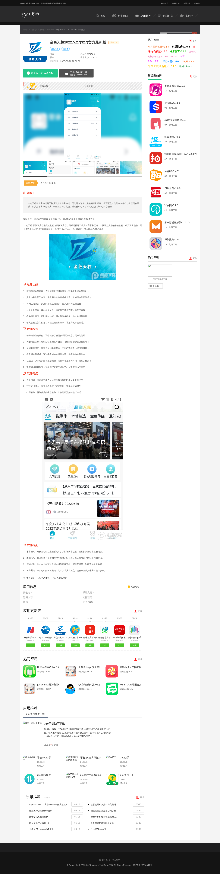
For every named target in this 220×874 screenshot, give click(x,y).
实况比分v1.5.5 (181, 46)
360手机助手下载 (54, 723)
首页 (103, 15)
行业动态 (164, 3)
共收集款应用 (51, 745)
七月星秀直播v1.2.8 (158, 46)
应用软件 (175, 3)
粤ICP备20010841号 (142, 865)
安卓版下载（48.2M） (42, 73)
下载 (30, 645)
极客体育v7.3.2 (178, 51)
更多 (138, 611)
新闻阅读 (50, 30)
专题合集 (187, 3)
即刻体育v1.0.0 (171, 61)
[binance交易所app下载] (29, 12)
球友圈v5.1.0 (188, 61)
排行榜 (197, 3)
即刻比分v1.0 (185, 66)
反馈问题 (135, 586)
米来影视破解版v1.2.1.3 (162, 66)
